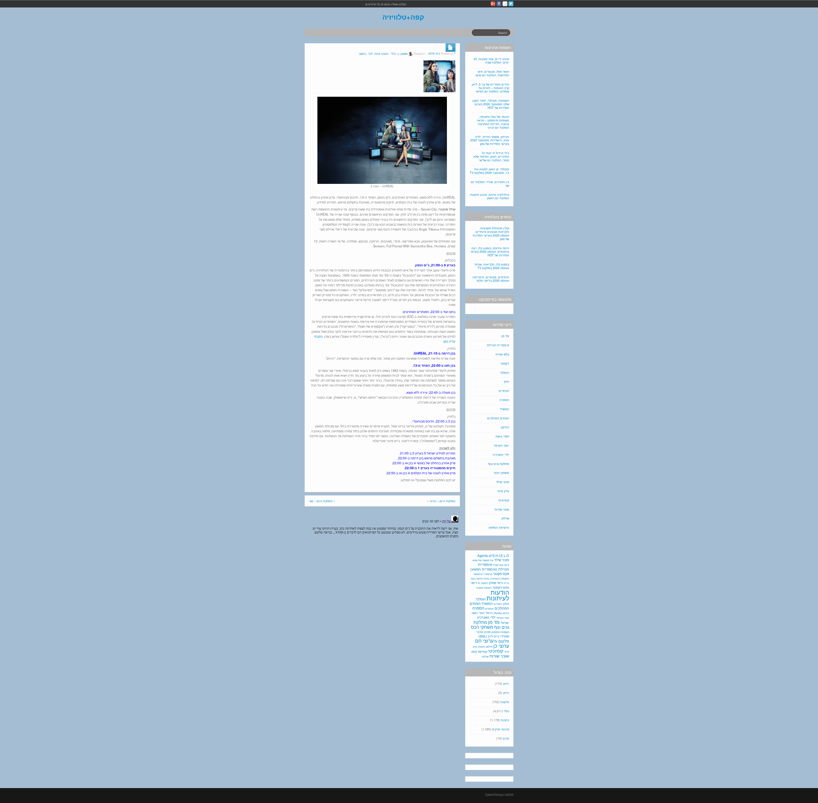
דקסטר (504, 363)
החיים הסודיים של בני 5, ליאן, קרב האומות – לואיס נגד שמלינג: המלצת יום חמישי (490, 88)
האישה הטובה (484, 587)
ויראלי (489, 613)
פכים (506, 738)
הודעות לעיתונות (498, 594)
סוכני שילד (502, 482)
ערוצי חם (484, 640)
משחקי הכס (501, 472)
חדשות (504, 702)
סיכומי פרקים (500, 729)
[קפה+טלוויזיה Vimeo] (505, 3)
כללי (393, 54)
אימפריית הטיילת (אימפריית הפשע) (489, 567)
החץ (506, 381)
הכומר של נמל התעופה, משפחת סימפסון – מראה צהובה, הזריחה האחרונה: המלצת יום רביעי (493, 121)
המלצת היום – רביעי (442, 501)
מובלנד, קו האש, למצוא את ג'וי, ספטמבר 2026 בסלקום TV (489, 171)
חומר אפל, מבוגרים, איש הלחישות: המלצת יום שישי (492, 73)
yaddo (404, 54)
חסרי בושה (502, 436)
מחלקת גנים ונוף (498, 463)
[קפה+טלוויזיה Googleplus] (493, 3)
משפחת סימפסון (500, 632)
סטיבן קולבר (483, 632)
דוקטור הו (483, 583)
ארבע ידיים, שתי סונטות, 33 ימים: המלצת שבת (491, 61)
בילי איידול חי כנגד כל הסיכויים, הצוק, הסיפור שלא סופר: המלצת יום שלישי (491, 156)
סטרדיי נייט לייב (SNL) (493, 636)
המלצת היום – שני (321, 501)
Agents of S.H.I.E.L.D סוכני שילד (493, 557)
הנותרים (504, 390)
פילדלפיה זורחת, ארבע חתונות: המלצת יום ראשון (489, 196)
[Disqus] (382, 567)
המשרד (504, 409)
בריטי (506, 583)
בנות (473, 578)
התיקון (505, 427)
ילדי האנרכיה (501, 454)
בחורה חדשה (483, 578)
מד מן (505, 336)
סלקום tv (501, 641)
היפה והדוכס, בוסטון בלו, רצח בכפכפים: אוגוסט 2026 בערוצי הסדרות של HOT (489, 251)
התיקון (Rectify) (501, 613)
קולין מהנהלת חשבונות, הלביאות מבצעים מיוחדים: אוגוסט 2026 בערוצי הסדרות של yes (491, 233)
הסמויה (504, 400)
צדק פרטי (503, 491)
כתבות (505, 720)
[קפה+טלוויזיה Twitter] (510, 3)
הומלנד (504, 372)
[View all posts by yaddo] (411, 54)
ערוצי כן (501, 645)
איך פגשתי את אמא (482, 560)
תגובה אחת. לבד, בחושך (373, 54)
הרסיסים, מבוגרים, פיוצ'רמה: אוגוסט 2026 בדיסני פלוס (490, 279)
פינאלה (481, 646)
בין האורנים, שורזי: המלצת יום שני (490, 183)
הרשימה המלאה (498, 527)
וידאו (506, 683)
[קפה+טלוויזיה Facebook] (499, 3)
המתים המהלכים (498, 418)
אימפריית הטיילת (498, 345)
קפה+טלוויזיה (403, 17)
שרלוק (505, 518)
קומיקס (482, 651)
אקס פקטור (501, 573)
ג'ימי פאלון (496, 582)
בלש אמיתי (502, 354)
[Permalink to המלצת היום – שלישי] (439, 76)
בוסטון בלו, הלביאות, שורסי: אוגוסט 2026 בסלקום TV (491, 266)
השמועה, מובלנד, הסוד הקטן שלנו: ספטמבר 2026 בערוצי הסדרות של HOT (490, 104)
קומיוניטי (503, 500)
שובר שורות (502, 509)
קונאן (474, 651)
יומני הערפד (501, 445)
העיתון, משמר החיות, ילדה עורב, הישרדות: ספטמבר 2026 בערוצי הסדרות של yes (489, 140)
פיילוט (489, 646)
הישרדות (498, 603)
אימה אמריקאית (501, 565)
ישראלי (504, 622)
